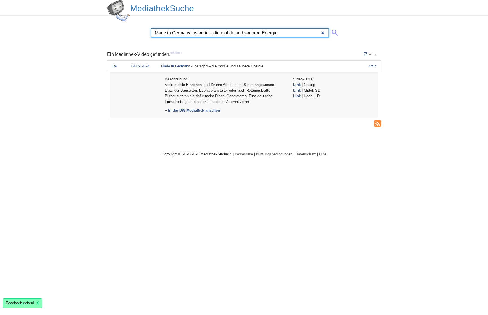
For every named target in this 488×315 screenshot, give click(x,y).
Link (297, 85)
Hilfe (322, 154)
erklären (176, 52)
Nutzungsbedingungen (274, 154)
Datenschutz (305, 154)
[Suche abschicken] (333, 31)
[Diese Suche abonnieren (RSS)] (377, 123)
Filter (372, 54)
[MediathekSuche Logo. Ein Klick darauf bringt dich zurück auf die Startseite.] (118, 10)
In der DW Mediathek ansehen (194, 110)
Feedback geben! (22, 303)
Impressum (244, 154)
